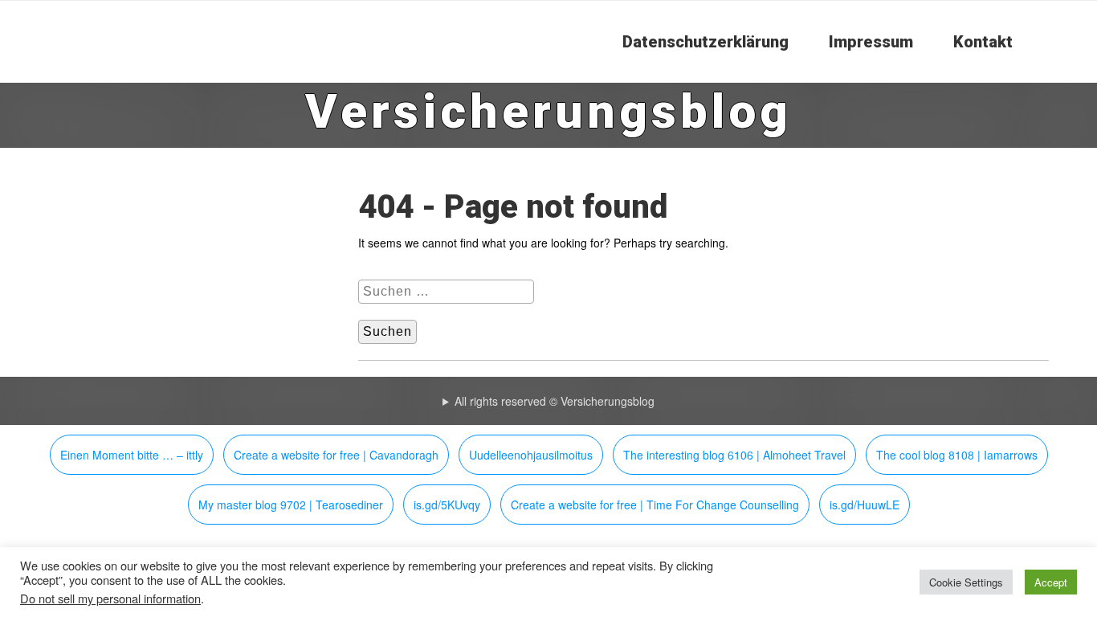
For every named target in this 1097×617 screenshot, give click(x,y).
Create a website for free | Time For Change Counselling (655, 504)
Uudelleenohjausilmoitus (531, 455)
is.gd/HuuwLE (864, 504)
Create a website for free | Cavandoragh (336, 455)
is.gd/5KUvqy (447, 504)
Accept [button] (1050, 582)
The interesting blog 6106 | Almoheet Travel (734, 455)
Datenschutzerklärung (705, 41)
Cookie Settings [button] (966, 582)
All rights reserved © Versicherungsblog (555, 401)
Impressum (871, 41)
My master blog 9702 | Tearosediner (290, 504)
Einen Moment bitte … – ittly (131, 455)
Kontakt (983, 41)
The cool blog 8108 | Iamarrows (957, 455)
